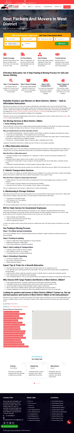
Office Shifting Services (34, 411)
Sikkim (58, 111)
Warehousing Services (33, 418)
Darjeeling (6, 118)
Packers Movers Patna (57, 416)
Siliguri (65, 116)
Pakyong (36, 111)
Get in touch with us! (10, 426)
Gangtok (15, 111)
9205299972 (14, 304)
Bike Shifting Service (33, 416)
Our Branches (48, 6)
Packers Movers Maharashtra (59, 411)
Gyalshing (30, 111)
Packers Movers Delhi (57, 420)
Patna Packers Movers (57, 403)
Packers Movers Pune (57, 405)
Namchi (20, 111)
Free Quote (66, 7)
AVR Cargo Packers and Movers (12, 430)
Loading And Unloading (34, 420)
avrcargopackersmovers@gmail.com (25, 3)
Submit (62, 43)
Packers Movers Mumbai (58, 407)
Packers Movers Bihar (57, 414)
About (30, 6)
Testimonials (31, 407)
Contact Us (57, 6)
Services (37, 6)
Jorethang (42, 111)
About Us (30, 401)
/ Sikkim (18, 28)
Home (24, 6)
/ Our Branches (11, 28)
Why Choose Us (32, 403)
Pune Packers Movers (57, 401)
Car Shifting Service (33, 414)
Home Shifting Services (34, 409)
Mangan (25, 111)
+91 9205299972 (10, 415)
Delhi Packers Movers (57, 418)
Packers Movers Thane (58, 409)
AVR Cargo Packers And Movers (19, 306)
